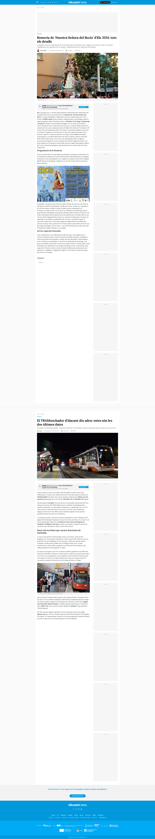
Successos (87, 815)
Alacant (53, 815)
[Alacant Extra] (77, 806)
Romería (41, 262)
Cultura (76, 815)
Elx (57, 815)
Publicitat (94, 817)
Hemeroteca (100, 815)
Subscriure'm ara (77, 796)
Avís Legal (64, 817)
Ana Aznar (39, 431)
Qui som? (57, 817)
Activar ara (83, 107)
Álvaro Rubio (43, 50)
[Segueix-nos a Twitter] (48, 2)
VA (54, 2)
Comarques (63, 815)
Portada (39, 33)
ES (57, 2)
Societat (39, 416)
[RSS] (52, 2)
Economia (70, 815)
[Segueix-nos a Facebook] (46, 2)
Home (38, 7)
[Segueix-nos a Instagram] (50, 2)
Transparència (102, 817)
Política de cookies (85, 817)
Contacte (51, 817)
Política (94, 815)
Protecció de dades (74, 817)
